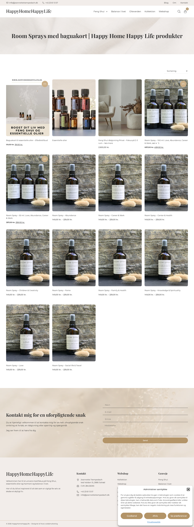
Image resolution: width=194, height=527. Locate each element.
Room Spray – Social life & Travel (67, 365)
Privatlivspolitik (153, 522)
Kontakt (184, 3)
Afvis (155, 516)
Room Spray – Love (14, 365)
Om (174, 3)
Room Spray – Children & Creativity (22, 290)
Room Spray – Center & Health (158, 215)
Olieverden (135, 11)
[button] (188, 489)
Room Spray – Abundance (64, 215)
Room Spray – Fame (61, 290)
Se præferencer (179, 516)
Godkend (132, 516)
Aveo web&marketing (49, 524)
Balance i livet (118, 11)
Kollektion (150, 11)
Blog (166, 3)
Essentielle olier (59, 140)
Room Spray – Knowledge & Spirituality (163, 290)
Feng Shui (99, 11)
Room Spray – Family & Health (112, 290)
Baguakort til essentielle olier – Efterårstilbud (27, 140)
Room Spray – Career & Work (111, 215)
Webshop (164, 11)
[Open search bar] (179, 11)
